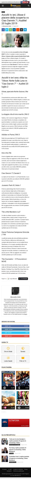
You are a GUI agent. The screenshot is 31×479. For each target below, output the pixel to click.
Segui (27, 329)
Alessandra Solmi (7, 26)
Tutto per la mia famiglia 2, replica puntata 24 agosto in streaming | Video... (17, 440)
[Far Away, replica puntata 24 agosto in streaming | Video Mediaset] (5, 450)
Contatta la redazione (18, 469)
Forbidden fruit (13, 462)
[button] (29, 6)
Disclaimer (9, 471)
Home (3, 9)
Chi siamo (4, 469)
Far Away (11, 453)
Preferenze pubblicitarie (18, 471)
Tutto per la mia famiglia (15, 444)
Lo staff (10, 469)
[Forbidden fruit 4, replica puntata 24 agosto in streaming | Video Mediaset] (5, 459)
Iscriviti (26, 336)
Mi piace (26, 326)
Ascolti (7, 9)
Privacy (26, 469)
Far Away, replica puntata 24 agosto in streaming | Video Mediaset (17, 449)
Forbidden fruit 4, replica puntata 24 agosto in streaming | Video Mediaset (19, 458)
